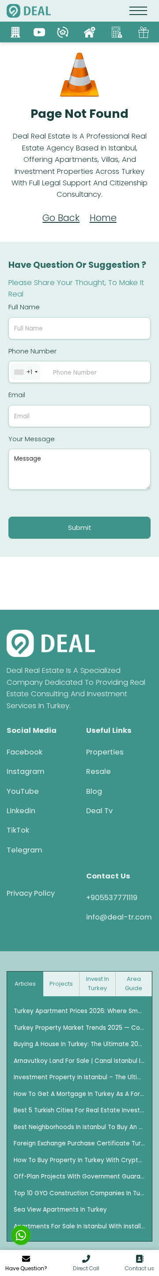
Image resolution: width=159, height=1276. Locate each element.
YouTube (23, 791)
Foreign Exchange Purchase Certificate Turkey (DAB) (79, 1143)
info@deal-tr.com (119, 917)
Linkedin (21, 811)
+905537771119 (111, 898)
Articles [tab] (25, 984)
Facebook (24, 752)
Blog (94, 791)
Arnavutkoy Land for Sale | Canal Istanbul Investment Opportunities (79, 1061)
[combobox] (25, 372)
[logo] (28, 11)
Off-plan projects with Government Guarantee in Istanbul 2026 (79, 1176)
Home (103, 217)
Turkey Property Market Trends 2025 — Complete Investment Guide (79, 1028)
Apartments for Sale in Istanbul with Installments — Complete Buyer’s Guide (79, 1226)
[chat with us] (21, 1235)
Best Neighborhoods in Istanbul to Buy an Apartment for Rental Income (79, 1127)
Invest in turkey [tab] (97, 983)
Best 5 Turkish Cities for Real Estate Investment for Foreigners (79, 1110)
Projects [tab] (61, 984)
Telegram (24, 850)
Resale (98, 771)
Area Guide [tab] (133, 983)
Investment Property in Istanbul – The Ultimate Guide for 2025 (79, 1077)
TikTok (18, 830)
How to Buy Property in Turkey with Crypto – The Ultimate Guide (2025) (79, 1160)
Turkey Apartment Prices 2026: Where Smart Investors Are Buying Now (79, 1011)
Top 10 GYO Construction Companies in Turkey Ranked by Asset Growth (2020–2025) (79, 1193)
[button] (86, 1264)
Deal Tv (99, 811)
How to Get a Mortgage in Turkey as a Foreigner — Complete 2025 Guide (79, 1094)
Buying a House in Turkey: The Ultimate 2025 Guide (79, 1044)
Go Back (61, 217)
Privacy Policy (31, 893)
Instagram (26, 771)
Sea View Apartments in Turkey (60, 1209)
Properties (105, 752)
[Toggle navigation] (138, 10)
